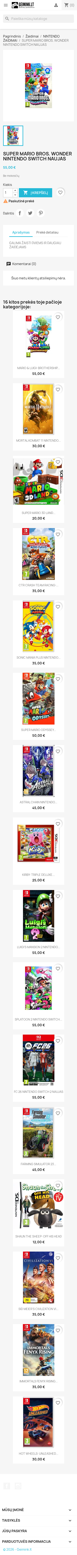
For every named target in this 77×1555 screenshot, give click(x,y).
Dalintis (20, 213)
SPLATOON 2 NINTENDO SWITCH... (38, 1019)
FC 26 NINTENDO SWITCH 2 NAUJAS (38, 1092)
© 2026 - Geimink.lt (17, 1549)
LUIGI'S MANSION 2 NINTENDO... (38, 947)
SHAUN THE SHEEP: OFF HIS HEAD (38, 1236)
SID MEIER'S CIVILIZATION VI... (38, 1309)
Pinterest (41, 213)
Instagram (18, 1486)
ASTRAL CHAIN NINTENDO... (38, 802)
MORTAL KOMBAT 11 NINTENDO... (38, 440)
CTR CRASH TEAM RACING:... (39, 585)
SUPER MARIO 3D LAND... (38, 513)
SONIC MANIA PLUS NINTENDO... (39, 657)
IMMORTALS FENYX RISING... (39, 1381)
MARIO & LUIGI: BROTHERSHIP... (38, 368)
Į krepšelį (35, 192)
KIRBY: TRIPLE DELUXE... (38, 875)
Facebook (6, 1486)
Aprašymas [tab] (21, 232)
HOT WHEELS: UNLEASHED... (38, 1454)
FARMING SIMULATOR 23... (38, 1164)
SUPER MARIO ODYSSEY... (38, 730)
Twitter (30, 213)
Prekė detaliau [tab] (47, 232)
